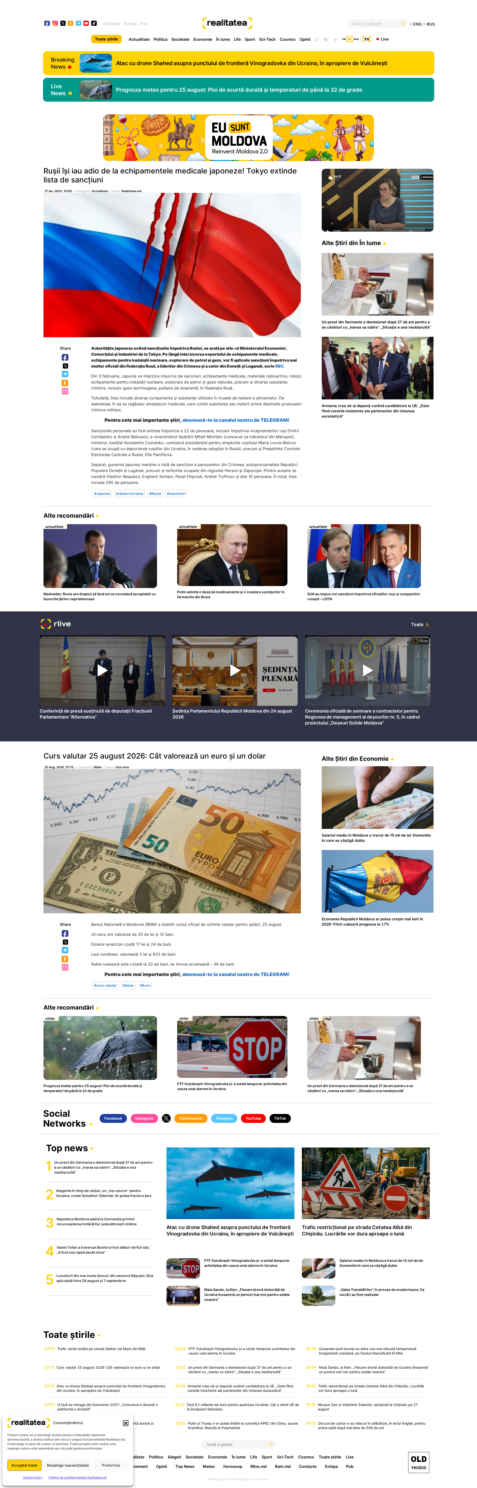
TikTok (280, 1118)
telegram (79, 24)
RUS (431, 24)
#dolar (128, 985)
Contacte (111, 23)
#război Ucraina (129, 493)
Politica (160, 39)
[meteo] (335, 39)
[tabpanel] (102, 678)
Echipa (130, 23)
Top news (67, 1148)
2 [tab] (237, 731)
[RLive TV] (56, 625)
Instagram (144, 1118)
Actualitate (139, 39)
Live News (58, 89)
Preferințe (111, 1465)
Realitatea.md (131, 191)
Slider (97, 767)
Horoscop (232, 1466)
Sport (250, 39)
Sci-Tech (267, 39)
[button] (125, 1422)
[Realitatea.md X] (63, 23)
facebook (47, 24)
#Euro (145, 985)
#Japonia (102, 493)
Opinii (305, 39)
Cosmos (288, 39)
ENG (417, 24)
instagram (55, 24)
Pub (144, 23)
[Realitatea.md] (418, 1462)
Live (385, 39)
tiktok (94, 24)
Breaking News (63, 63)
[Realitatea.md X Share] (65, 366)
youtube (86, 24)
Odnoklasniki (65, 383)
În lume (223, 39)
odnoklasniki (71, 24)
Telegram (65, 374)
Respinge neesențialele (68, 1465)
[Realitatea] (258, 23)
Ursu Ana (122, 767)
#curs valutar (105, 985)
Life (237, 39)
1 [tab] (232, 731)
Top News (185, 1466)
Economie (202, 39)
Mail (65, 391)
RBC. (280, 366)
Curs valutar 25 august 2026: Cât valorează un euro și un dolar (154, 755)
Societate (180, 39)
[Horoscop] (316, 39)
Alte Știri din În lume (351, 243)
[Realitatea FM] (350, 38)
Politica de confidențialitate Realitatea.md (78, 1477)
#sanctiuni (176, 493)
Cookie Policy (32, 1477)
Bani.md (283, 1466)
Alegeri (174, 1456)
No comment (135, 1466)
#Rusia (155, 493)
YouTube (253, 1118)
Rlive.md (258, 1466)
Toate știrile (106, 39)
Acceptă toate (24, 1465)
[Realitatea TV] (366, 38)
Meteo (209, 1466)
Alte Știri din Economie (355, 758)
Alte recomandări (68, 515)
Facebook (65, 357)
